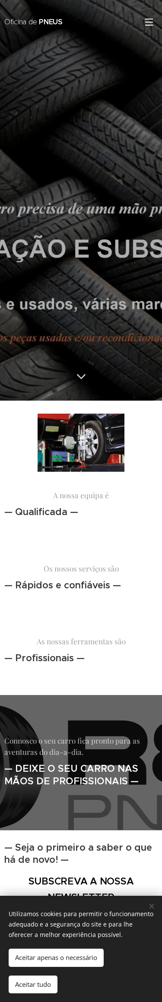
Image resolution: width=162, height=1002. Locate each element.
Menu (149, 21)
